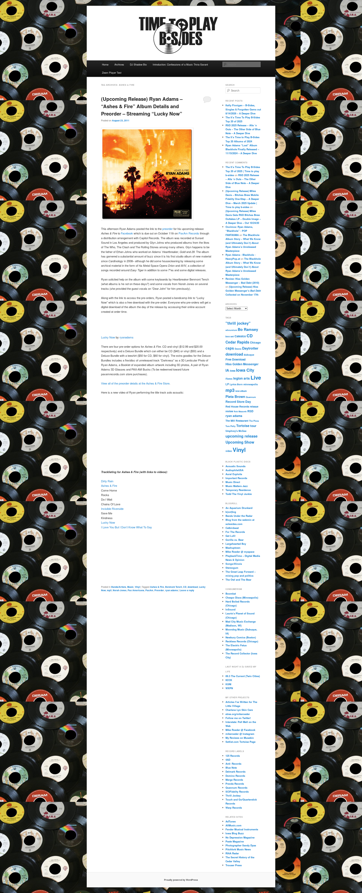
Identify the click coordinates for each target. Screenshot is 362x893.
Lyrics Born (236, 384)
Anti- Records (233, 763)
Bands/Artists (118, 587)
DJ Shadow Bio (138, 64)
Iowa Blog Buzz (234, 833)
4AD (227, 759)
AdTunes (230, 821)
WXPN (229, 688)
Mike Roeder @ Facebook (240, 730)
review (229, 411)
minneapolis (250, 384)
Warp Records (233, 807)
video (228, 451)
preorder (167, 229)
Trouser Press (233, 865)
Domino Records (235, 775)
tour (253, 425)
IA (227, 370)
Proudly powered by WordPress (181, 879)
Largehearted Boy (235, 544)
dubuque (249, 354)
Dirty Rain (107, 481)
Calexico (240, 336)
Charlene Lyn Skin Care (239, 710)
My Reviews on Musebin (239, 738)
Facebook (127, 233)
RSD (250, 411)
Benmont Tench (173, 587)
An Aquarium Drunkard (238, 508)
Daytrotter (250, 348)
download (193, 587)
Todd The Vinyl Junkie (238, 494)
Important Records (236, 478)
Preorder (159, 590)
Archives (119, 64)
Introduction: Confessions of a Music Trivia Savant (180, 64)
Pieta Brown (235, 396)
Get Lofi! (230, 536)
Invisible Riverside (112, 509)
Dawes (238, 348)
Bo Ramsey (248, 329)
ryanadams (126, 337)
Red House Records (237, 406)
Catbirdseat (232, 528)
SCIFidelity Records (237, 791)
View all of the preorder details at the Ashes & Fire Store (135, 383)
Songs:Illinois (233, 564)
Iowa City (245, 370)
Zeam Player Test (111, 72)
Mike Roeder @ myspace (239, 551)
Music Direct (232, 482)
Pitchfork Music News (238, 849)
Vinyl (137, 587)
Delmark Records (235, 771)
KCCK (228, 680)
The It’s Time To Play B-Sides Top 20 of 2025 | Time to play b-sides (242, 171)
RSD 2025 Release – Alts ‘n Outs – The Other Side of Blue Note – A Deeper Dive (242, 129)
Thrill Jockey (233, 795)
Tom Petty (230, 426)
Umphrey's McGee (235, 431)
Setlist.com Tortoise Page (240, 742)
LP (227, 384)
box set (229, 336)
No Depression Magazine (240, 837)
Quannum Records (236, 787)
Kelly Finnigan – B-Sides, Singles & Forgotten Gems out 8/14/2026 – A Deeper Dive (243, 109)
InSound (230, 609)
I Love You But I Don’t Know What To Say (126, 527)
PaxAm (149, 590)
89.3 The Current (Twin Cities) (242, 676)
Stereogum (231, 567)
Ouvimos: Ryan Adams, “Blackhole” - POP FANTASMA (239, 231)
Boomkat (230, 593)
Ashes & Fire (109, 486)
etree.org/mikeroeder (237, 714)
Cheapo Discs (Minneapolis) (241, 597)
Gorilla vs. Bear (234, 540)
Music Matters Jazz (236, 486)
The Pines (254, 420)
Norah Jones (120, 590)
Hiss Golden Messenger (241, 364)
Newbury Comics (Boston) (240, 637)
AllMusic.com (233, 825)
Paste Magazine (234, 841)
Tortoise (242, 425)
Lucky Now (108, 337)
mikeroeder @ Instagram (239, 734)
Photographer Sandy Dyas (240, 845)
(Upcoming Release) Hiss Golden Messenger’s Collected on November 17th (243, 290)
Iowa (232, 370)
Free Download (235, 359)
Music (130, 587)
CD (184, 587)
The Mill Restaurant (236, 420)
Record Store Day (238, 401)
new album (241, 391)
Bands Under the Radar (238, 516)
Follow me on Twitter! (238, 718)
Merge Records (234, 779)
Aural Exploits (233, 474)
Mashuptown (232, 547)
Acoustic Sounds (235, 466)
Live (256, 377)
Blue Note (231, 767)
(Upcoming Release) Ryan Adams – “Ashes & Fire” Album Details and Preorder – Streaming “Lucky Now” (142, 106)
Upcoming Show (239, 442)
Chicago (255, 342)
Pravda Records (234, 783)
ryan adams (171, 590)
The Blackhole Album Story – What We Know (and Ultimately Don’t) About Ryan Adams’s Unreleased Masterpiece (243, 243)
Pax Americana (136, 590)
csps (229, 348)
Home (105, 64)
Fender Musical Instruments (241, 829)
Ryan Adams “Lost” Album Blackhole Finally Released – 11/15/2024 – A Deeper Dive (242, 149)
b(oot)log (230, 512)
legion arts (241, 378)
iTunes (228, 378)
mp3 (109, 590)
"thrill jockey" (238, 323)
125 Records (232, 755)
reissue (254, 406)
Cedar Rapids (237, 342)
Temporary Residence (238, 490)
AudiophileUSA (234, 470)
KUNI (228, 684)
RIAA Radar (232, 853)
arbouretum (231, 330)
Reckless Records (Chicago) (241, 641)
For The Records (235, 532)
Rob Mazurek (240, 411)
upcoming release (241, 436)
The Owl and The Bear (238, 579)
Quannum (251, 396)
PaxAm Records (189, 233)
